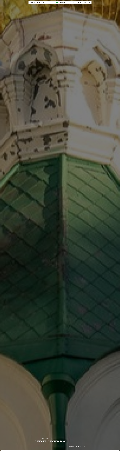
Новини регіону (38, 438)
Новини (31, 2)
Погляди (42, 2)
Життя (38, 2)
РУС (89, 2)
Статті (35, 2)
